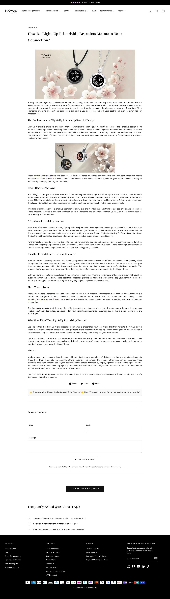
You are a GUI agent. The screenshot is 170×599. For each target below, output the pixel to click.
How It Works (106, 11)
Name (30, 425)
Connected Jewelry (31, 11)
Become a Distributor (13, 560)
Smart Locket (52, 11)
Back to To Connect (87, 489)
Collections (80, 11)
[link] (11, 11)
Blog (6, 552)
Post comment (85, 459)
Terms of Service (110, 467)
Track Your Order (52, 548)
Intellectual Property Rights (96, 556)
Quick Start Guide (52, 556)
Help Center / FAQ (52, 552)
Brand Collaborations (13, 556)
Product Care (51, 560)
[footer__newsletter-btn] (156, 558)
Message (32, 438)
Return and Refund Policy (55, 571)
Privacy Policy (94, 467)
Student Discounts (12, 567)
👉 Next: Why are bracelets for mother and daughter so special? (110, 392)
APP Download (51, 575)
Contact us (50, 564)
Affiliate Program (11, 564)
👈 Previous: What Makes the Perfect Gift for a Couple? (55, 392)
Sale (94, 11)
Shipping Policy (51, 567)
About (121, 11)
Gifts (66, 11)
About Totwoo (10, 548)
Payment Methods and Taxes (97, 560)
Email (88, 425)
